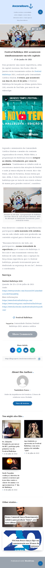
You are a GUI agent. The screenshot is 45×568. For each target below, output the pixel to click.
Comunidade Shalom (23, 323)
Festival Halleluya (24, 317)
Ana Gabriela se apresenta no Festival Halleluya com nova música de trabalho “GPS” (32, 446)
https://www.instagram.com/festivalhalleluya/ (22, 303)
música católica (29, 326)
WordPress (29, 561)
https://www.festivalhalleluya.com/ (17, 300)
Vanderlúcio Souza (21, 390)
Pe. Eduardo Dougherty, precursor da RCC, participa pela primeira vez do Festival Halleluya (11, 446)
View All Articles (22, 403)
